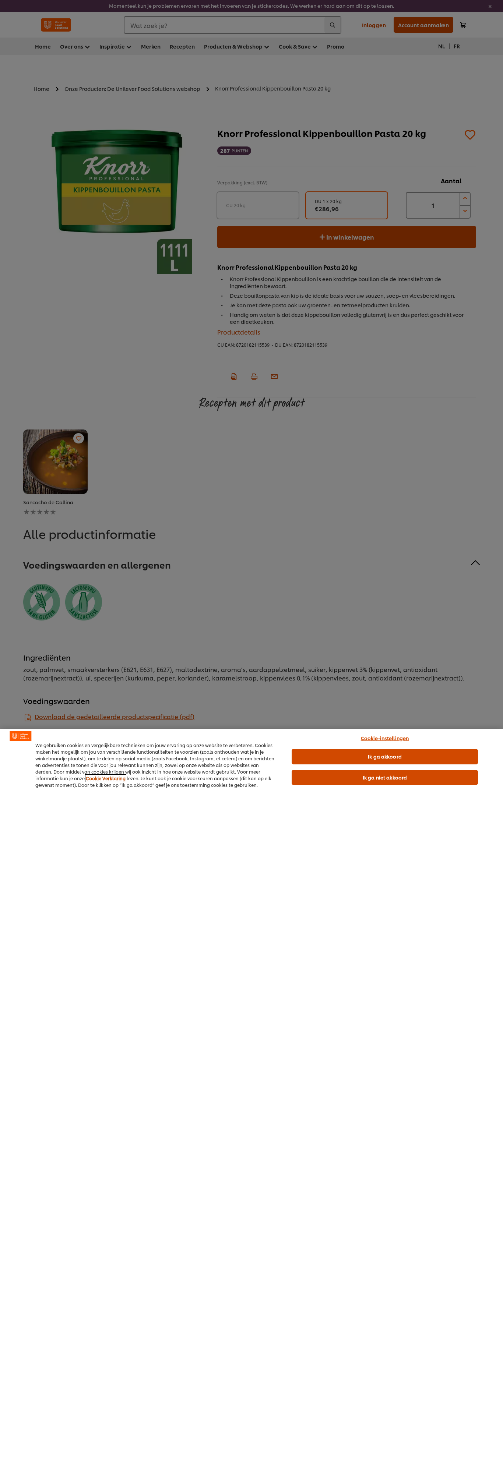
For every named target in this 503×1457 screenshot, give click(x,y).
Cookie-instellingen (385, 738)
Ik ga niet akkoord (385, 777)
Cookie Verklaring (106, 778)
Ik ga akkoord (385, 756)
